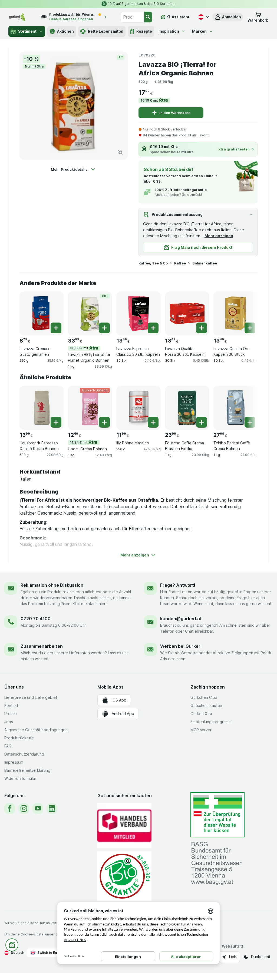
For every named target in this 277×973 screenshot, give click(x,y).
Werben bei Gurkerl (181, 646)
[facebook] (9, 808)
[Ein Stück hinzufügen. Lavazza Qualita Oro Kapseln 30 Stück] (250, 328)
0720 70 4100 (36, 618)
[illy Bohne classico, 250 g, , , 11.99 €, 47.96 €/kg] (138, 408)
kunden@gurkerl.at (181, 618)
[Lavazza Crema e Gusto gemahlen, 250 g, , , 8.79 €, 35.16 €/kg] (41, 313)
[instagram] (23, 808)
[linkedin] (52, 808)
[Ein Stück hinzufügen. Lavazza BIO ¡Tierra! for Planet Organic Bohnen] (104, 328)
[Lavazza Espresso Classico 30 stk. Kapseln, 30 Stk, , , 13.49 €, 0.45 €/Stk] (138, 313)
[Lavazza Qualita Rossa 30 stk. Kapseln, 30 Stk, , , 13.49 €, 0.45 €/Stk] (187, 313)
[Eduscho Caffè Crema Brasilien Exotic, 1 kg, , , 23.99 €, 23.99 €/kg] (187, 408)
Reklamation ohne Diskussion (52, 585)
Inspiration (169, 31)
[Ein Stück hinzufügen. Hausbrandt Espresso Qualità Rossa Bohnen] (56, 422)
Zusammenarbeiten (42, 646)
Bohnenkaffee (204, 263)
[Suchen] (148, 17)
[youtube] (37, 808)
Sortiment (27, 31)
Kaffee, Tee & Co (153, 263)
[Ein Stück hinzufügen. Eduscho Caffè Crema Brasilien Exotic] (201, 422)
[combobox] (132, 17)
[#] (217, 814)
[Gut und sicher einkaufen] (124, 876)
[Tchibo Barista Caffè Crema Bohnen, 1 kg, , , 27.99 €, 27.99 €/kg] (235, 408)
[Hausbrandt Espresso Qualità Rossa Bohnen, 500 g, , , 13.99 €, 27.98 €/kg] (41, 408)
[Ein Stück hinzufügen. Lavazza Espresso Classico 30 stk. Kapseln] (153, 328)
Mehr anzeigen (219, 235)
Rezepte (144, 31)
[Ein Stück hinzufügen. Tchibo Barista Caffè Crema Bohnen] (250, 422)
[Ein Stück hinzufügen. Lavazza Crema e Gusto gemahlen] (56, 328)
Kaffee (180, 263)
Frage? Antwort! (177, 585)
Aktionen (65, 31)
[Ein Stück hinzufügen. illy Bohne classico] (153, 422)
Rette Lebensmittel (105, 31)
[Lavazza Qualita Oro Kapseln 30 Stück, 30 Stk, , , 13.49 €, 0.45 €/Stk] (235, 313)
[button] (227, 17)
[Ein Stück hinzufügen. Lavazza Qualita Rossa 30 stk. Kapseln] (201, 328)
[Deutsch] (203, 17)
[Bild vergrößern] (120, 152)
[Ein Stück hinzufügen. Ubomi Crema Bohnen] (104, 422)
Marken (199, 31)
